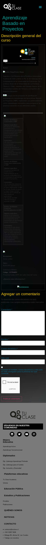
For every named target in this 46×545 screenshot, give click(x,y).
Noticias (9, 517)
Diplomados (9, 455)
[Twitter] (19, 434)
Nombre (5, 339)
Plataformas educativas (16, 474)
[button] (40, 7)
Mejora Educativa (8, 441)
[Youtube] (26, 434)
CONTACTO (10, 524)
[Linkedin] (12, 434)
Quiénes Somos (13, 510)
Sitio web (5, 358)
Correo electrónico (9, 349)
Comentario (6, 310)
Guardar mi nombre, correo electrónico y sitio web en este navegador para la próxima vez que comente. (22, 371)
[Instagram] (34, 434)
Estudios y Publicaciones (17, 495)
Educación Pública (13, 489)
